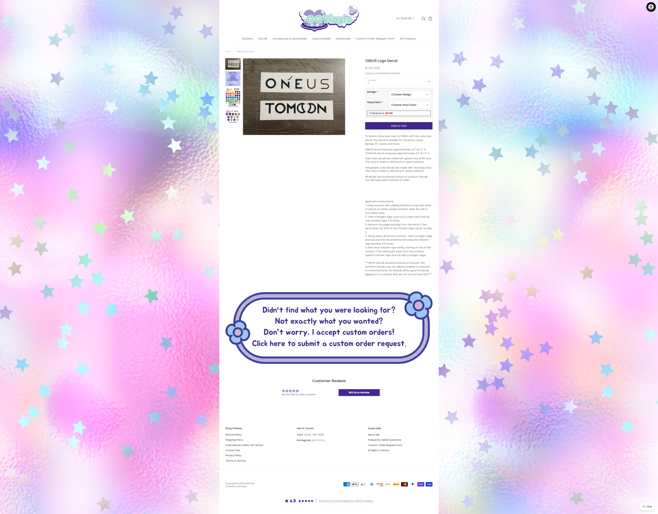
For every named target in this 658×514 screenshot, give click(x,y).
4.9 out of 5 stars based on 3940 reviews (346, 501)
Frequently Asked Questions (384, 440)
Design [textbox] (372, 92)
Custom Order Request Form (375, 39)
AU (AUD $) (404, 18)
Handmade (343, 39)
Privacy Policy (234, 455)
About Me (374, 434)
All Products (408, 39)
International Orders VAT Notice (244, 445)
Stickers (247, 39)
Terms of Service (236, 460)
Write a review (359, 392)
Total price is (381, 113)
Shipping (370, 73)
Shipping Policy (234, 440)
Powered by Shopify (236, 486)
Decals (262, 39)
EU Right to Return (378, 450)
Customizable (321, 39)
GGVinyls (249, 483)
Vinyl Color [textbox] (375, 102)
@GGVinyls (318, 440)
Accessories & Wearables (289, 39)
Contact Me (233, 450)
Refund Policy (234, 434)
